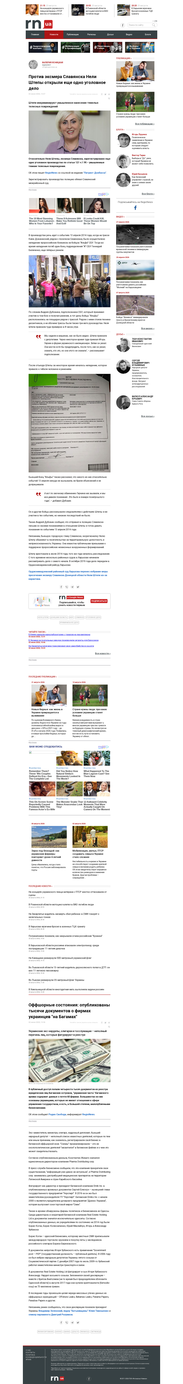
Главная (35, 34)
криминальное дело (69, 623)
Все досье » (147, 416)
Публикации (73, 34)
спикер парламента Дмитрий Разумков (51, 1314)
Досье (110, 34)
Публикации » (124, 58)
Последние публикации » (43, 677)
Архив (28, 1360)
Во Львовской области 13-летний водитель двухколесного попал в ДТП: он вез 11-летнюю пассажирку (69, 969)
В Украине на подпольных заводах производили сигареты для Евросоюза (64, 640)
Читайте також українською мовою (84, 94)
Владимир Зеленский (50, 1311)
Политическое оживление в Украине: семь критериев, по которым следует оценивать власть (142, 142)
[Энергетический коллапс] (43, 52)
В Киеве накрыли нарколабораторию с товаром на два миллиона (59, 634)
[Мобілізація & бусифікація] (75, 52)
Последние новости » (40, 886)
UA (153, 21)
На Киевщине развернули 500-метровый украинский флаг (60, 958)
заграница (96, 1332)
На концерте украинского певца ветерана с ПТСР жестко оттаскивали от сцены (68, 893)
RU (156, 21)
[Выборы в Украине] (139, 52)
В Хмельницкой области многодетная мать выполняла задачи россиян (66, 989)
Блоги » (120, 130)
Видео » (120, 217)
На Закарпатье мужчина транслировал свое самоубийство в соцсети (61, 646)
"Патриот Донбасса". (95, 172)
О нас (28, 1350)
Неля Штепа (43, 617)
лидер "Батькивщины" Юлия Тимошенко (86, 1311)
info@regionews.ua (49, 67)
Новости (54, 34)
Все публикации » (144, 124)
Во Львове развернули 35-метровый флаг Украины (56, 980)
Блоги (148, 34)
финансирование (45, 1332)
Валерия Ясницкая (52, 62)
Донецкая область (58, 617)
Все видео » (147, 328)
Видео (129, 34)
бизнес (58, 1332)
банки (66, 1332)
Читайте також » (37, 632)
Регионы (91, 34)
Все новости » (103, 653)
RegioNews (51, 172)
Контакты (30, 1353)
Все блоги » (148, 193)
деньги (75, 1332)
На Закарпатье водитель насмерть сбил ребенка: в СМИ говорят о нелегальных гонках (64, 915)
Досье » (120, 334)
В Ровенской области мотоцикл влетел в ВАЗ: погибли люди (61, 904)
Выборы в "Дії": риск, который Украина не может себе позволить (143, 161)
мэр (71, 617)
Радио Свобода (57, 1114)
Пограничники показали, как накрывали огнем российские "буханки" (65, 936)
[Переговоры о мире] (107, 52)
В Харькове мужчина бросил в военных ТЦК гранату (57, 926)
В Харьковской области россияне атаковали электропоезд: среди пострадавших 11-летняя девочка (64, 947)
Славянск (79, 617)
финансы (85, 1332)
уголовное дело (93, 617)
